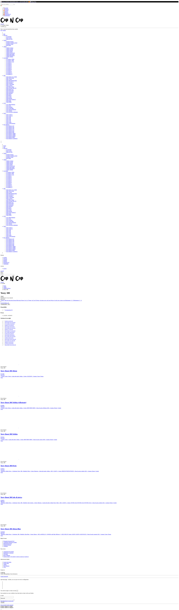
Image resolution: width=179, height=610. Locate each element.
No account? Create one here (7, 605)
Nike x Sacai (9, 79)
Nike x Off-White (10, 84)
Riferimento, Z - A (78, 300)
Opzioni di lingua (7, 545)
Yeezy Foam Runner (10, 123)
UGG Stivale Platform (11, 109)
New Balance (6, 565)
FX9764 (2, 437)
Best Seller (8, 45)
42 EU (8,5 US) (9, 333)
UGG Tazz (8, 105)
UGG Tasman (9, 107)
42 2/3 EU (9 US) (9, 335)
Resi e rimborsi (6, 555)
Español (6, 10)
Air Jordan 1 (9, 63)
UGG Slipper (9, 110)
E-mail (2, 595)
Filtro (2, 296)
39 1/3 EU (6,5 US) (10, 328)
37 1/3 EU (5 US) (9, 324)
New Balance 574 (10, 129)
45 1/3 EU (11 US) (10, 340)
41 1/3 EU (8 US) (9, 332)
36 (4, 303)
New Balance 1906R (10, 134)
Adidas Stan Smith (10, 54)
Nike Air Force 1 (10, 81)
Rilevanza (19, 300)
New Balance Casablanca (11, 138)
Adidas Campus (9, 47)
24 (2, 303)
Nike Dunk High (10, 90)
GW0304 (3, 531)
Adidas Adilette (9, 56)
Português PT (7, 14)
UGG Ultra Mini (10, 108)
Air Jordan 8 (9, 71)
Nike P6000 (8, 102)
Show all (7, 303)
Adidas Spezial (9, 50)
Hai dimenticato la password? (7, 601)
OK (8, 304)
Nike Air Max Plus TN (11, 88)
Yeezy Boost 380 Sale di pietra (11, 497)
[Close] (1, 142)
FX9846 (2, 405)
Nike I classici (9, 85)
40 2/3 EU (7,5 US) (10, 331)
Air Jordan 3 (9, 65)
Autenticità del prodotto (8, 551)
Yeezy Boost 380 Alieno (9, 371)
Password (3, 598)
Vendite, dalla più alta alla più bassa (9, 300)
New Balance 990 (10, 132)
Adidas (5, 564)
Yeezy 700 (8, 120)
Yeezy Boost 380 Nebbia (9, 434)
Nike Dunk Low (9, 89)
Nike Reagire (9, 98)
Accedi (2, 271)
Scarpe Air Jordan (7, 562)
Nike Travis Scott (10, 78)
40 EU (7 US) (9, 329)
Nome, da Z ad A (32, 300)
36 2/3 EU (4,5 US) (10, 322)
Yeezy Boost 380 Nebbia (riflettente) (13, 402)
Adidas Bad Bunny (10, 55)
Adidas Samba (9, 51)
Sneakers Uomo (9, 44)
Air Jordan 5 (9, 68)
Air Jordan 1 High (10, 59)
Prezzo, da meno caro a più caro (43, 300)
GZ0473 (2, 468)
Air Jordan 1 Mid (10, 60)
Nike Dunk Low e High (11, 76)
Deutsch (6, 13)
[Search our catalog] (14, 4)
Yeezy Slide (8, 122)
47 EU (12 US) (9, 343)
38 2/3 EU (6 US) (9, 326)
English (6, 8)
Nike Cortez (9, 97)
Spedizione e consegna (8, 552)
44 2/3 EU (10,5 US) (10, 339)
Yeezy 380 (8, 117)
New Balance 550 (10, 128)
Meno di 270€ (9, 39)
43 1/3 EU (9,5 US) (10, 336)
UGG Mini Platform (10, 104)
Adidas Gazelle (9, 49)
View (2, 377)
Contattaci (5, 546)
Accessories (8, 36)
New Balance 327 (10, 126)
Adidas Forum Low (10, 53)
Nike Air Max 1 (9, 83)
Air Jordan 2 (9, 64)
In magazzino (9, 310)
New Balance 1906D (11, 133)
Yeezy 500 (8, 119)
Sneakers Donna (9, 41)
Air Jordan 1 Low (10, 61)
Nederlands (7, 15)
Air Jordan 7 (9, 70)
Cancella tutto (4, 304)
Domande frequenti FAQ (8, 541)
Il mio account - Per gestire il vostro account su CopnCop (16, 556)
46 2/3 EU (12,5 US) (10, 344)
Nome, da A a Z (25, 300)
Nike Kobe (8, 100)
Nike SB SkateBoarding (11, 80)
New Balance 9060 (10, 137)
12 (1, 303)
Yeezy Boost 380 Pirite (9, 466)
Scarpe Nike (6, 563)
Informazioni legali (7, 543)
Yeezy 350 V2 (9, 115)
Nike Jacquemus (9, 92)
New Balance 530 (10, 127)
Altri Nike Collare (10, 86)
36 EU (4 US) (9, 321)
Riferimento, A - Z (69, 300)
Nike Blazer (8, 95)
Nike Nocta (8, 94)
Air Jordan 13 (9, 74)
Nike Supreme (9, 93)
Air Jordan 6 (9, 69)
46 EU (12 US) (9, 342)
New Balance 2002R (10, 136)
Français (6, 9)
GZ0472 (2, 500)
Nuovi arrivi (9, 37)
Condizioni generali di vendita (10, 542)
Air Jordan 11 (9, 73)
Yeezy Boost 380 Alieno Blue (11, 529)
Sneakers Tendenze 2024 (11, 42)
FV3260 (2, 373)
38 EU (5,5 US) (9, 325)
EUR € (5, 268)
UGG (4, 567)
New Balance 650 (10, 131)
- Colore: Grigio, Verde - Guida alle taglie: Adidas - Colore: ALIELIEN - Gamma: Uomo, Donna (22, 376)
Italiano (6, 11)
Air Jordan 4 (9, 66)
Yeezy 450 (8, 118)
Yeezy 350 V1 (9, 114)
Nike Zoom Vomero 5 (11, 99)
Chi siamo (5, 554)
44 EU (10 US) (9, 338)
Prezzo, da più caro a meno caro (58, 300)
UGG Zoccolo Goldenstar (12, 112)
